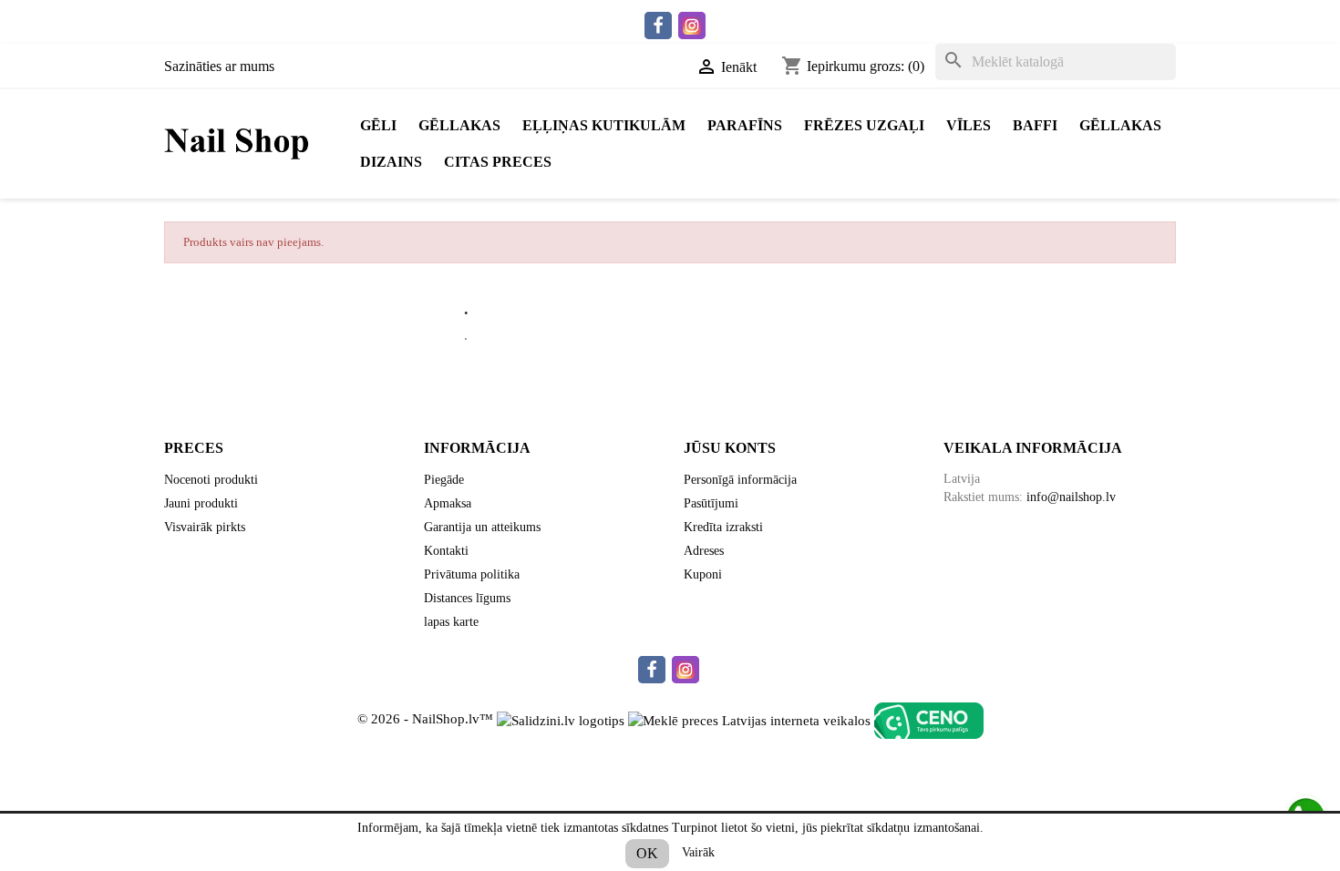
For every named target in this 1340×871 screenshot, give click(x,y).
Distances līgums (467, 598)
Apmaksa (447, 503)
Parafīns (744, 125)
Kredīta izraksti (723, 527)
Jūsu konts (730, 448)
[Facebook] (658, 25)
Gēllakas (459, 125)
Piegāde (444, 480)
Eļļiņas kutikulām (603, 125)
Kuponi (703, 574)
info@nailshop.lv (1071, 497)
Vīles (968, 125)
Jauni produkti (201, 503)
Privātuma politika (472, 574)
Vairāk (698, 852)
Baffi (1035, 125)
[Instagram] (692, 25)
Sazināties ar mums (219, 66)
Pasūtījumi (711, 503)
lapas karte (451, 622)
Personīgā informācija (740, 480)
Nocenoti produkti (211, 480)
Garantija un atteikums (482, 527)
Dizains (391, 161)
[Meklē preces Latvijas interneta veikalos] (749, 719)
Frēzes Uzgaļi (864, 125)
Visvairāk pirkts (204, 527)
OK (647, 853)
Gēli (378, 125)
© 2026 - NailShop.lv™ (427, 719)
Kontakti (446, 551)
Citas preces (497, 161)
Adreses (704, 551)
